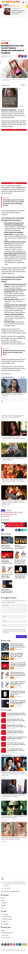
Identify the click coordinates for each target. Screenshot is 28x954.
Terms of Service (5, 937)
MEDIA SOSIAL (6, 514)
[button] (23, 2)
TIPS (7, 43)
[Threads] (20, 944)
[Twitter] (19, 530)
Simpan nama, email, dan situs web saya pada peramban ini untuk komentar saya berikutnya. (14, 631)
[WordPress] (11, 944)
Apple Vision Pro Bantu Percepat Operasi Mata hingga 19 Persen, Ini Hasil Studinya (7, 547)
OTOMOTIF (4, 903)
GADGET (5, 921)
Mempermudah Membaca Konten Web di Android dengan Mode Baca (14, 352)
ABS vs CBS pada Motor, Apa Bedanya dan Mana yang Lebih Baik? (15, 720)
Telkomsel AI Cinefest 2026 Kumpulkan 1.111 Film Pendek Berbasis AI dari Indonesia (6, 561)
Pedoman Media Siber (7, 933)
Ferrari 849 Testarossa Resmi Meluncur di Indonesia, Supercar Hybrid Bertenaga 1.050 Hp (16, 743)
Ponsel (15, 514)
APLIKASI (9, 510)
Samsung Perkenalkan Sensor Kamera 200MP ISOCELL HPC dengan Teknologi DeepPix (20, 547)
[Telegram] (22, 530)
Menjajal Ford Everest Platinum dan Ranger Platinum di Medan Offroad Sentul (17, 737)
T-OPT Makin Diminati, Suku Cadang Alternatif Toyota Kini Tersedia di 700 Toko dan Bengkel (16, 749)
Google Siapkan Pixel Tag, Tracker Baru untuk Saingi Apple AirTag (20, 576)
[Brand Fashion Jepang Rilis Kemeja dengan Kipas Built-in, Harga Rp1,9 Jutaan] (7, 584)
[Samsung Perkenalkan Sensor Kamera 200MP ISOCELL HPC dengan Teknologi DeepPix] (21, 540)
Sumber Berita (5, 520)
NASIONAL (3, 905)
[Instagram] (14, 944)
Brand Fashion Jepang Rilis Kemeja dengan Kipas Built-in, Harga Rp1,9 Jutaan (7, 591)
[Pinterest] (8, 944)
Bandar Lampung (7, 919)
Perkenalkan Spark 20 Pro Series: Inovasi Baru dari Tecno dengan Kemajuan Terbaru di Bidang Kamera (13, 202)
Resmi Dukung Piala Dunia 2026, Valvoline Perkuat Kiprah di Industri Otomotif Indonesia (17, 714)
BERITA (3, 898)
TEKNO (3, 43)
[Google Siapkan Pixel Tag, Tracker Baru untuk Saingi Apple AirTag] (21, 569)
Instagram (20, 512)
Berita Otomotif (7, 916)
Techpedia (6, 924)
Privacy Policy (5, 935)
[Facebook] (16, 530)
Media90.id (3, 55)
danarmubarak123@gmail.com (12, 891)
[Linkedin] (17, 944)
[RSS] (25, 944)
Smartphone (6, 516)
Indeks (3, 930)
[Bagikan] (25, 56)
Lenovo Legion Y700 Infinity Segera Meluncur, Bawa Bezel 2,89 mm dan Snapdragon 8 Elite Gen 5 (6, 576)
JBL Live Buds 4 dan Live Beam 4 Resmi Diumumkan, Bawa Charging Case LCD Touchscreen (20, 561)
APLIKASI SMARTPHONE (8, 512)
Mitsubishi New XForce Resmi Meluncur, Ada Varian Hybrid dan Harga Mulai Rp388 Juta (16, 725)
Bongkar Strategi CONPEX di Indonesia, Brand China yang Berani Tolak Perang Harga (15, 731)
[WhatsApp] (25, 530)
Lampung (5, 914)
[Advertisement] (14, 24)
